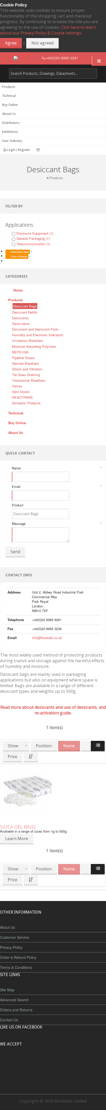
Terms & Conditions (16, 967)
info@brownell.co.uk (47, 637)
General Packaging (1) (33, 238)
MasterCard (29, 1063)
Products (56, 178)
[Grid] (86, 746)
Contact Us (9, 1019)
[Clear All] (7, 260)
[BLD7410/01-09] (53, 791)
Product (17, 505)
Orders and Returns (16, 1009)
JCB (44, 1063)
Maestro (60, 1063)
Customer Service (14, 937)
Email (56, 486)
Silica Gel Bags (18, 827)
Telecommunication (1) (33, 243)
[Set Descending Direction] (31, 757)
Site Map (7, 989)
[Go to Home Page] (44, 177)
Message (56, 523)
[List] (98, 746)
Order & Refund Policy (18, 957)
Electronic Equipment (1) (34, 233)
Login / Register (18, 150)
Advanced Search (14, 999)
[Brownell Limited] (28, 58)
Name (56, 468)
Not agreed (42, 43)
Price (12, 756)
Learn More (16, 838)
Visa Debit (76, 1063)
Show (13, 746)
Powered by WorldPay (53, 1076)
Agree (11, 43)
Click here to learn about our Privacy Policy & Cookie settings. (48, 30)
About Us (7, 927)
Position (44, 746)
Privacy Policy (11, 947)
